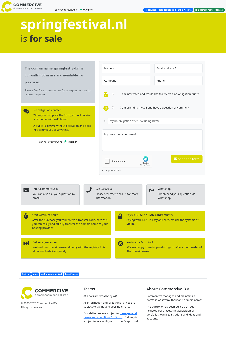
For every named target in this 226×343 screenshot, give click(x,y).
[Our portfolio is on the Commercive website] (26, 6)
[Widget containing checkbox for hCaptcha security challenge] (127, 161)
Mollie (130, 224)
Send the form (188, 159)
